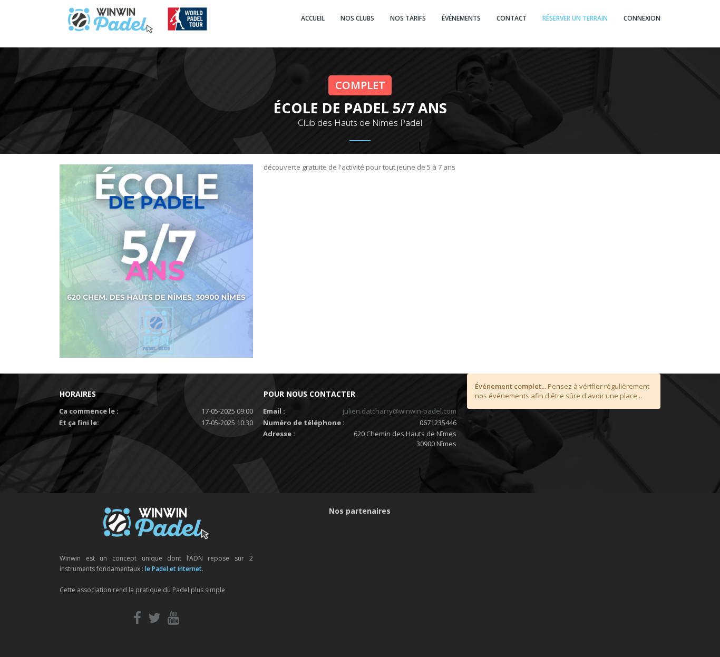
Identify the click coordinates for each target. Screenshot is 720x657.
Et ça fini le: (79, 422)
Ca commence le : (89, 411)
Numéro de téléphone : (304, 422)
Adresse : (279, 433)
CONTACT (512, 18)
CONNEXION (642, 18)
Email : (274, 411)
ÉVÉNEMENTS (461, 18)
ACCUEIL (313, 18)
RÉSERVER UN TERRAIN (575, 18)
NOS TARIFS (408, 18)
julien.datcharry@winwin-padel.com (399, 411)
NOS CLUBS (357, 18)
